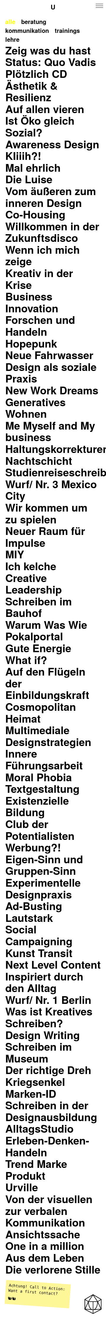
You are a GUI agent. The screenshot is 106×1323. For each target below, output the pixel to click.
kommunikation (27, 30)
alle (10, 21)
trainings (67, 30)
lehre (12, 39)
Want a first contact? (33, 1292)
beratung (33, 21)
